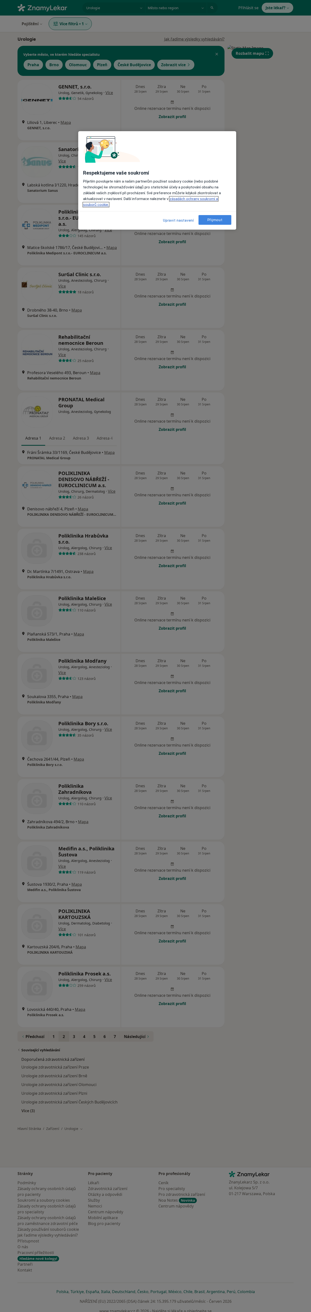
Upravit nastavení (178, 220)
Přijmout (215, 220)
